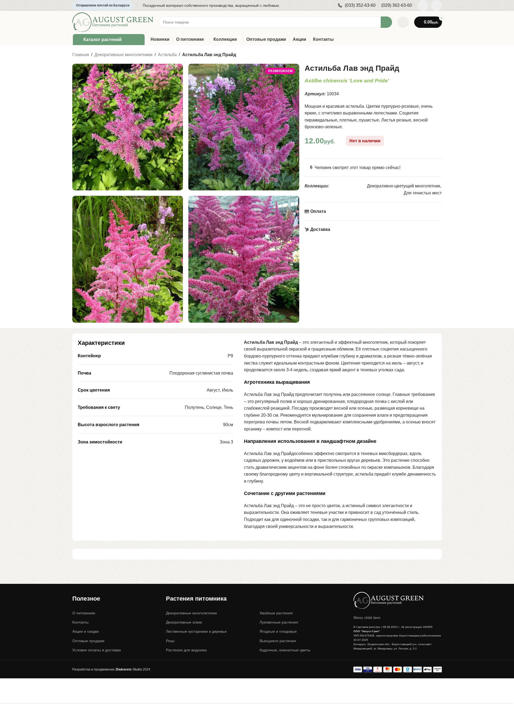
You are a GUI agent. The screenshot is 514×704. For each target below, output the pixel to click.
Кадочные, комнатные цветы (285, 650)
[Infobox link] (357, 5)
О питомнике (83, 613)
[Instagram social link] (423, 5)
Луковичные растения (279, 622)
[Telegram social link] (436, 5)
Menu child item (366, 617)
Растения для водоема (186, 650)
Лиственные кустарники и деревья (196, 631)
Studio (128, 669)
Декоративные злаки (184, 622)
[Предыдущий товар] (426, 55)
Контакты (80, 622)
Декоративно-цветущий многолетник (403, 186)
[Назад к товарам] (432, 55)
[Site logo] (112, 21)
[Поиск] (386, 22)
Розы (170, 641)
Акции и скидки (85, 631)
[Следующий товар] (438, 55)
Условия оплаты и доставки (96, 650)
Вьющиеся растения (278, 641)
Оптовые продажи (88, 641)
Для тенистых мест (423, 193)
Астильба (167, 54)
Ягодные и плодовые (278, 631)
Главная (80, 54)
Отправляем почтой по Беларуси (102, 5)
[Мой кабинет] (403, 22)
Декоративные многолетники (123, 54)
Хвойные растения (276, 613)
